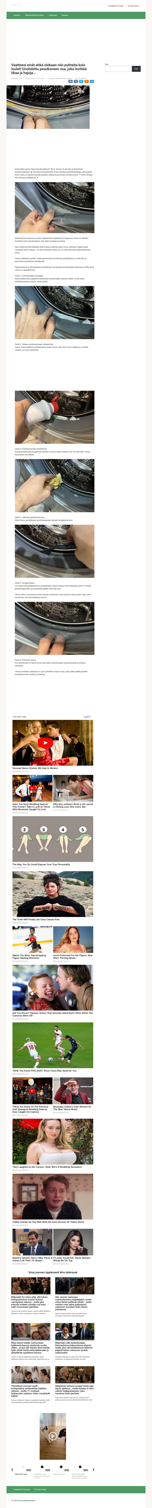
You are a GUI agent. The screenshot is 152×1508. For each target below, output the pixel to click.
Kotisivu (17, 15)
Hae (106, 64)
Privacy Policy (133, 6)
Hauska (65, 15)
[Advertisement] (76, 39)
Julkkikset (52, 15)
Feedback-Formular (116, 6)
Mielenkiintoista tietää (34, 15)
